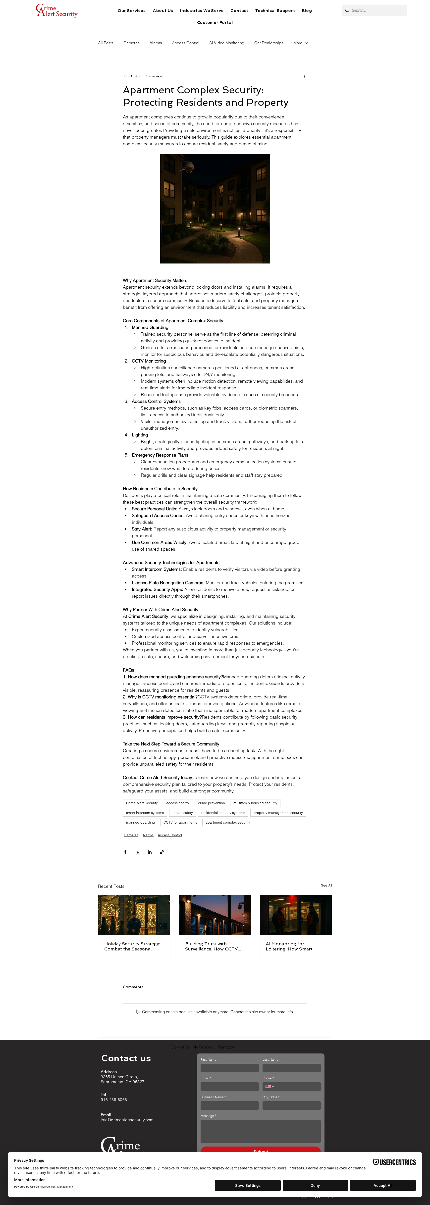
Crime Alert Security (142, 803)
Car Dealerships (268, 42)
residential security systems (223, 812)
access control (178, 803)
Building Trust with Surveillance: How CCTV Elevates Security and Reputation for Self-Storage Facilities (211, 946)
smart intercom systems (145, 812)
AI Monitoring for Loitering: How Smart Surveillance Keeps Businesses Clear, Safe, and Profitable (295, 946)
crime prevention (211, 803)
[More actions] (304, 76)
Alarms (156, 42)
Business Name (213, 1097)
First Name (209, 1059)
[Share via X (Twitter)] (137, 852)
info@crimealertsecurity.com (127, 1119)
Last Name (271, 1059)
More (297, 42)
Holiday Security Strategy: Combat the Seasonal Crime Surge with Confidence (132, 946)
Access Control (185, 42)
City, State (271, 1097)
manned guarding (140, 822)
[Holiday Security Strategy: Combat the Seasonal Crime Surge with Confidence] (134, 915)
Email (206, 1078)
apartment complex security (228, 822)
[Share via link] (162, 852)
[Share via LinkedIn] (149, 852)
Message (208, 1116)
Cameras (131, 42)
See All (326, 885)
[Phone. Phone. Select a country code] (270, 1087)
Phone (268, 1078)
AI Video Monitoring (226, 42)
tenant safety (182, 812)
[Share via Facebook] (125, 852)
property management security (278, 812)
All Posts (105, 42)
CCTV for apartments (180, 822)
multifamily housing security (255, 803)
